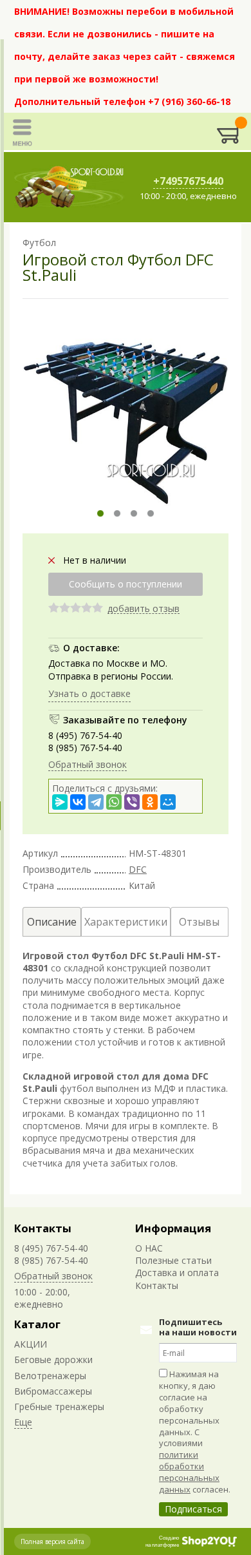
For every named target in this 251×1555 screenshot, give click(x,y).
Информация (173, 1228)
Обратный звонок (87, 764)
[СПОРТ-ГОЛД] (69, 187)
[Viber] (132, 802)
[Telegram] (96, 802)
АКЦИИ (30, 1344)
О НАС (149, 1248)
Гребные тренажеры (59, 1406)
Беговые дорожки (53, 1359)
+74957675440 (188, 181)
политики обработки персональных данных (189, 1472)
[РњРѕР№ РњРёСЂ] (168, 802)
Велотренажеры (50, 1375)
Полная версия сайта (52, 1541)
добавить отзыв (143, 609)
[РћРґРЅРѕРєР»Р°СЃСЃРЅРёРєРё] (150, 802)
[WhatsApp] (114, 802)
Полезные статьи (173, 1260)
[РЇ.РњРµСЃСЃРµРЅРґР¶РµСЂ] (60, 802)
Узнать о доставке (89, 693)
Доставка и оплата (177, 1272)
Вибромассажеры (53, 1391)
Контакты (42, 1228)
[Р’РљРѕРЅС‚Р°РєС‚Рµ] (78, 802)
